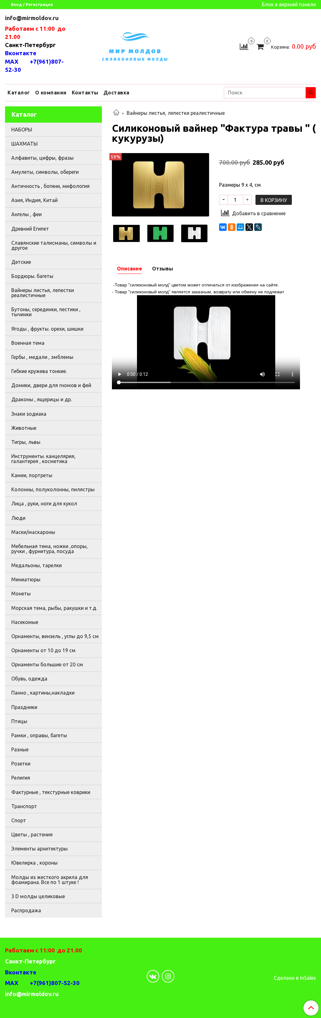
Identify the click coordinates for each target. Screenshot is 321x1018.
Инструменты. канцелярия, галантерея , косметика (43, 458)
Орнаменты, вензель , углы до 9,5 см (55, 636)
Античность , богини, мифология (50, 186)
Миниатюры (25, 579)
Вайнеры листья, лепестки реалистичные (176, 113)
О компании (51, 92)
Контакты (85, 92)
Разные (20, 749)
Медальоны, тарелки (36, 565)
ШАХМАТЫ (24, 144)
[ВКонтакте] (223, 227)
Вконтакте (20, 53)
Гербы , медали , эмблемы (42, 357)
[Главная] (116, 113)
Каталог (19, 92)
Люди (18, 518)
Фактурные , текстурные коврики (50, 792)
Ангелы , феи (26, 214)
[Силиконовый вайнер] (160, 184)
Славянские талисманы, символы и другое (53, 245)
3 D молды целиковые (38, 896)
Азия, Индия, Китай (34, 200)
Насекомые (24, 622)
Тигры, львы (25, 442)
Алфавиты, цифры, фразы (42, 158)
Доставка (116, 92)
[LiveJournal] (258, 227)
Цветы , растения (32, 834)
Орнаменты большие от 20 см (47, 664)
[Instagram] (168, 976)
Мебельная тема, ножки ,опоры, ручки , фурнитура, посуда (49, 548)
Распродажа (26, 910)
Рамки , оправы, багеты (39, 735)
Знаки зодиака (28, 414)
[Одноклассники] (231, 227)
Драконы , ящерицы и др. (41, 399)
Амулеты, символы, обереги (45, 172)
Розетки (20, 763)
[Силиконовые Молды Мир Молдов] (135, 45)
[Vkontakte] (153, 976)
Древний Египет (30, 229)
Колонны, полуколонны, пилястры (53, 489)
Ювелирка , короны (34, 863)
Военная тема (28, 343)
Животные (23, 428)
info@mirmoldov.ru (32, 18)
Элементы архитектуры (39, 848)
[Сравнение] (244, 46)
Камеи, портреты (31, 475)
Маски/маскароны (33, 532)
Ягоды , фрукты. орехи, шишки (47, 329)
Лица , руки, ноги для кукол (44, 503)
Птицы (19, 721)
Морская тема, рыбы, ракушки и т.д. (54, 608)
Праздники (24, 707)
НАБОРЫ (21, 129)
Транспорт (24, 806)
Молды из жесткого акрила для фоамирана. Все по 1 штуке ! (49, 879)
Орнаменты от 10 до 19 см (43, 650)
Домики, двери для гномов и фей (51, 385)
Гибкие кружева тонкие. (39, 371)
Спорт (18, 820)
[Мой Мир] (240, 227)
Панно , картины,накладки (43, 693)
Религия (20, 778)
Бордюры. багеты (32, 276)
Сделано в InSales (295, 977)
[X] (249, 227)
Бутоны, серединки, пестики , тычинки (46, 311)
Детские (21, 262)
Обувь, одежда (29, 678)
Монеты (21, 593)
